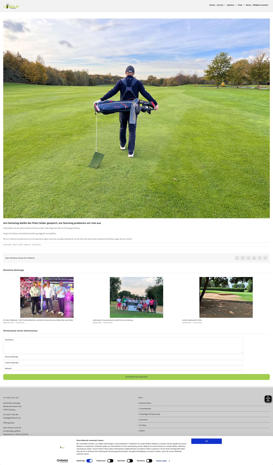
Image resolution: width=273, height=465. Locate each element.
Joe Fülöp (8, 244)
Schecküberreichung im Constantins (106, 320)
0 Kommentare (36, 244)
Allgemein (27, 244)
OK (206, 441)
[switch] (110, 460)
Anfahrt (142, 431)
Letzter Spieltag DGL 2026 (12, 320)
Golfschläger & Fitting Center (149, 414)
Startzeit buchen (145, 403)
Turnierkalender (145, 408)
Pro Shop (142, 425)
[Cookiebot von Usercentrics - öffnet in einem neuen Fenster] (62, 460)
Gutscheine (143, 420)
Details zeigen (161, 461)
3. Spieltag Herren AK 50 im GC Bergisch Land (199, 320)
